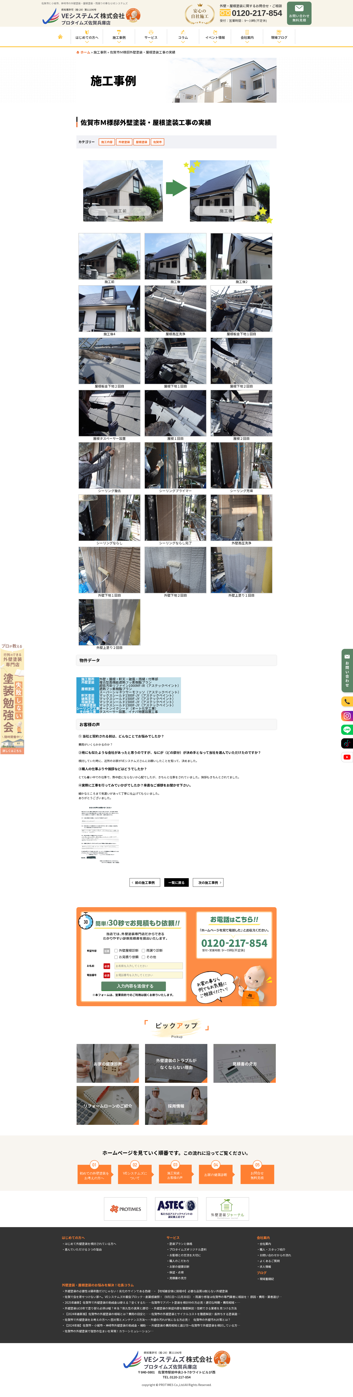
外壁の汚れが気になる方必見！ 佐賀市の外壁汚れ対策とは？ (191, 1320)
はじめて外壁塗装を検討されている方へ (90, 1244)
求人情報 (265, 1266)
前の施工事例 (145, 882)
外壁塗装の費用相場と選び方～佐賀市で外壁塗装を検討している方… (195, 1325)
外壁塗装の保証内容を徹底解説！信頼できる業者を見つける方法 (195, 1308)
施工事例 (100, 52)
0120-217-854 (257, 13)
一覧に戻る (176, 882)
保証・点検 (176, 1272)
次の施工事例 (208, 882)
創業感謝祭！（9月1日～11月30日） (168, 1297)
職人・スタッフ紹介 (272, 1249)
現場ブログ (279, 37)
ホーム (85, 52)
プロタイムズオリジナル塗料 (188, 1249)
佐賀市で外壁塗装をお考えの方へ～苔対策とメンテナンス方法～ (106, 1320)
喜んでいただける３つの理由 (83, 1249)
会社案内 (265, 1244)
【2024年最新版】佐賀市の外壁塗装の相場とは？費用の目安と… (107, 1314)
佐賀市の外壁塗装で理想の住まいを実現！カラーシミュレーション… (109, 1331)
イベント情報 (215, 37)
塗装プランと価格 (180, 1244)
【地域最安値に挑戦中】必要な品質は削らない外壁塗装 (192, 1291)
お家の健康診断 (179, 1266)
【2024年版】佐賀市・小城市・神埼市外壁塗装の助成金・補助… (107, 1325)
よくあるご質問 (270, 1261)
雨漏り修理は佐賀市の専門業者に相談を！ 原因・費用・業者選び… (238, 1297)
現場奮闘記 (267, 1279)
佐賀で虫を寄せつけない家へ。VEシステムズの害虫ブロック (104, 1297)
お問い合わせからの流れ (275, 1255)
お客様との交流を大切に (185, 1255)
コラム (183, 37)
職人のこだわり (179, 1261)
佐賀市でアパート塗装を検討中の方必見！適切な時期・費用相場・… (195, 1302)
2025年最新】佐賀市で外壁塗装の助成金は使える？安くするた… (107, 1302)
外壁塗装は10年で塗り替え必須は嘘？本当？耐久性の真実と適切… (108, 1308)
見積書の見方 (178, 1278)
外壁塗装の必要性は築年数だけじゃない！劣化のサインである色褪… (109, 1291)
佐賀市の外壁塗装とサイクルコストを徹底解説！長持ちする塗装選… (195, 1314)
